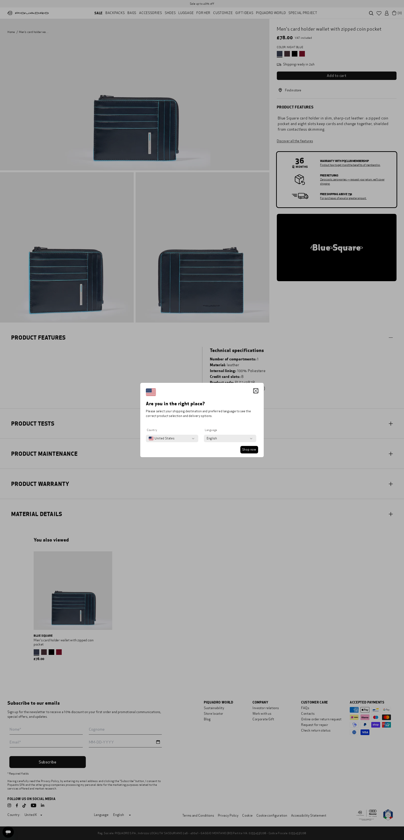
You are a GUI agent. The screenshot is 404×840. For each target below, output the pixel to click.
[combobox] (161, 438)
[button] (255, 390)
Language (211, 430)
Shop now (249, 450)
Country (152, 430)
